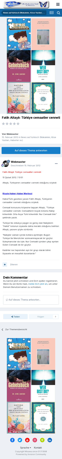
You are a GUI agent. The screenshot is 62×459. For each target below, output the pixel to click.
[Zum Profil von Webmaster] (6, 164)
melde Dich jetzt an (37, 284)
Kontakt (38, 447)
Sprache (25, 447)
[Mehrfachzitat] (5, 264)
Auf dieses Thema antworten (31, 150)
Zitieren (14, 264)
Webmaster (12, 134)
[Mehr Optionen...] (56, 164)
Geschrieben (25, 165)
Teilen (16, 316)
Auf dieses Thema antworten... (24, 299)
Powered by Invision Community (31, 454)
